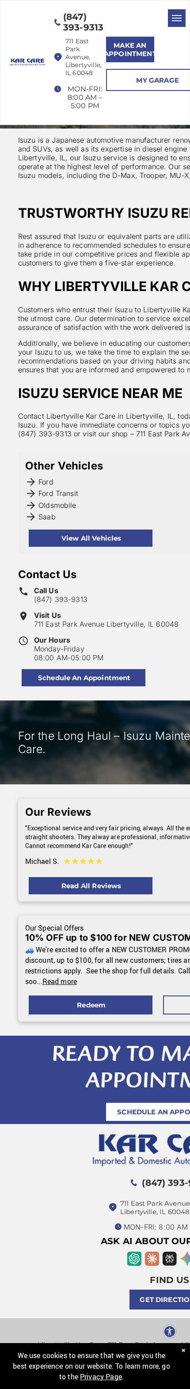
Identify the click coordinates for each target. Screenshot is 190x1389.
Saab (47, 516)
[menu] (177, 18)
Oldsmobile (57, 505)
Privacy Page (101, 1376)
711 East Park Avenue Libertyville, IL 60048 (106, 624)
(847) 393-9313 (60, 599)
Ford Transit (58, 493)
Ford (45, 481)
